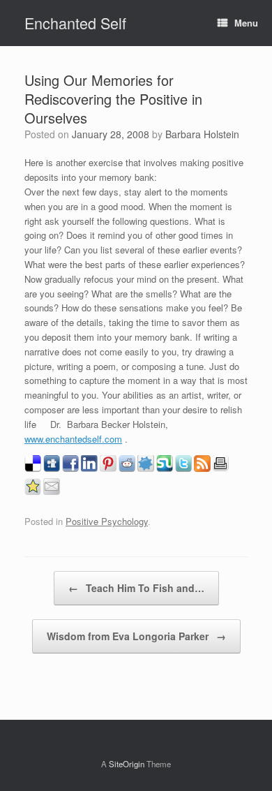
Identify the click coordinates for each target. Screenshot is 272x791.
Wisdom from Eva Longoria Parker (136, 636)
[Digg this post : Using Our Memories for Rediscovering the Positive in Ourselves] (51, 468)
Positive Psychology (107, 521)
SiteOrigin (126, 763)
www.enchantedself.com (73, 438)
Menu (246, 22)
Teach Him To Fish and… (136, 588)
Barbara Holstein (202, 134)
